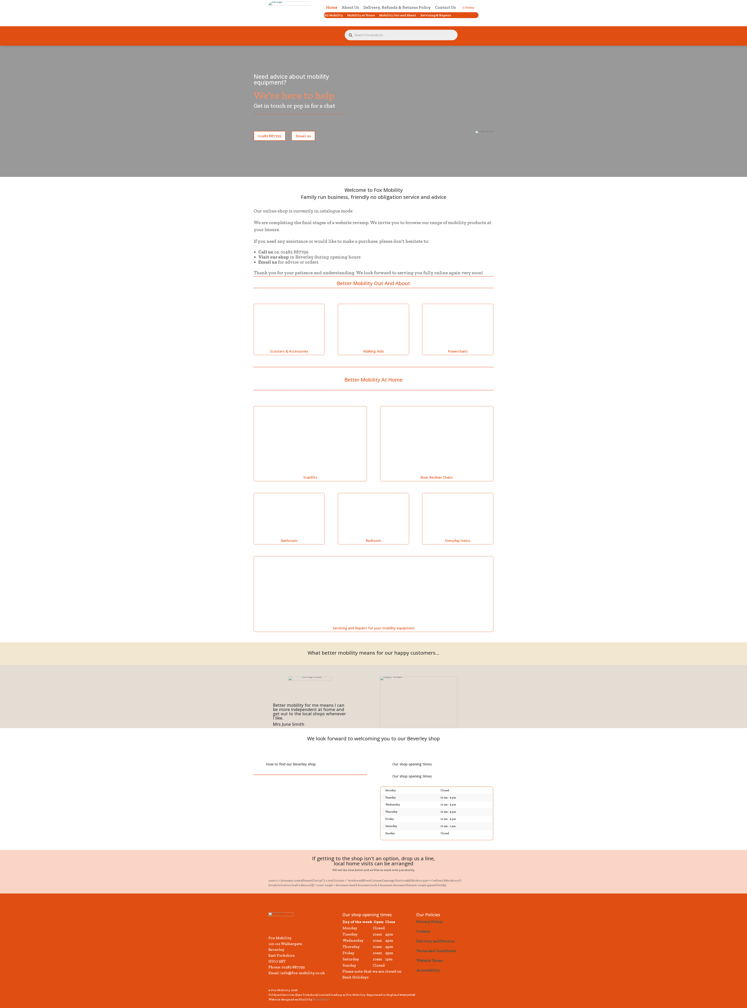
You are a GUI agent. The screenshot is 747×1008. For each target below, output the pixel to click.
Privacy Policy (429, 921)
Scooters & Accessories (289, 351)
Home (331, 8)
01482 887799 (269, 136)
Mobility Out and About (397, 15)
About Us (350, 8)
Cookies (423, 931)
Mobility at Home (361, 15)
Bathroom (289, 540)
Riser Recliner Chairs (436, 477)
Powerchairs (458, 351)
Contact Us (445, 8)
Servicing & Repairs (435, 15)
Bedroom (373, 540)
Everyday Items (457, 540)
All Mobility (333, 15)
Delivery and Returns (435, 941)
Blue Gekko (321, 999)
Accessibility (428, 970)
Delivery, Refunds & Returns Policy (397, 8)
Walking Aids (373, 351)
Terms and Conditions (436, 950)
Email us (303, 136)
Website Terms (429, 960)
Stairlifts (310, 477)
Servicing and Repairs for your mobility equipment (374, 628)
